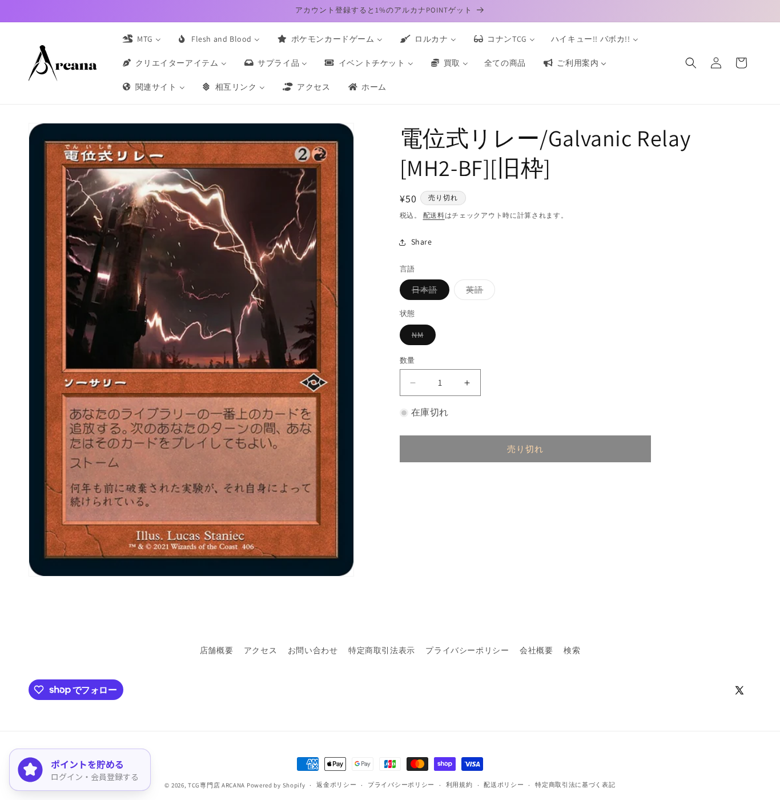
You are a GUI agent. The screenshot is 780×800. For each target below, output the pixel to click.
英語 (478, 292)
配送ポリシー (504, 785)
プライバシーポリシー (467, 650)
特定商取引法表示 (381, 650)
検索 (572, 650)
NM (422, 337)
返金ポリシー (336, 785)
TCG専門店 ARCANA (216, 785)
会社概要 (536, 650)
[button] (690, 62)
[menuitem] (141, 39)
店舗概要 (216, 650)
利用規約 (459, 785)
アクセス (260, 650)
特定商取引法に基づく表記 (575, 785)
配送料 (434, 215)
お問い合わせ (313, 650)
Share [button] (421, 242)
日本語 (428, 292)
